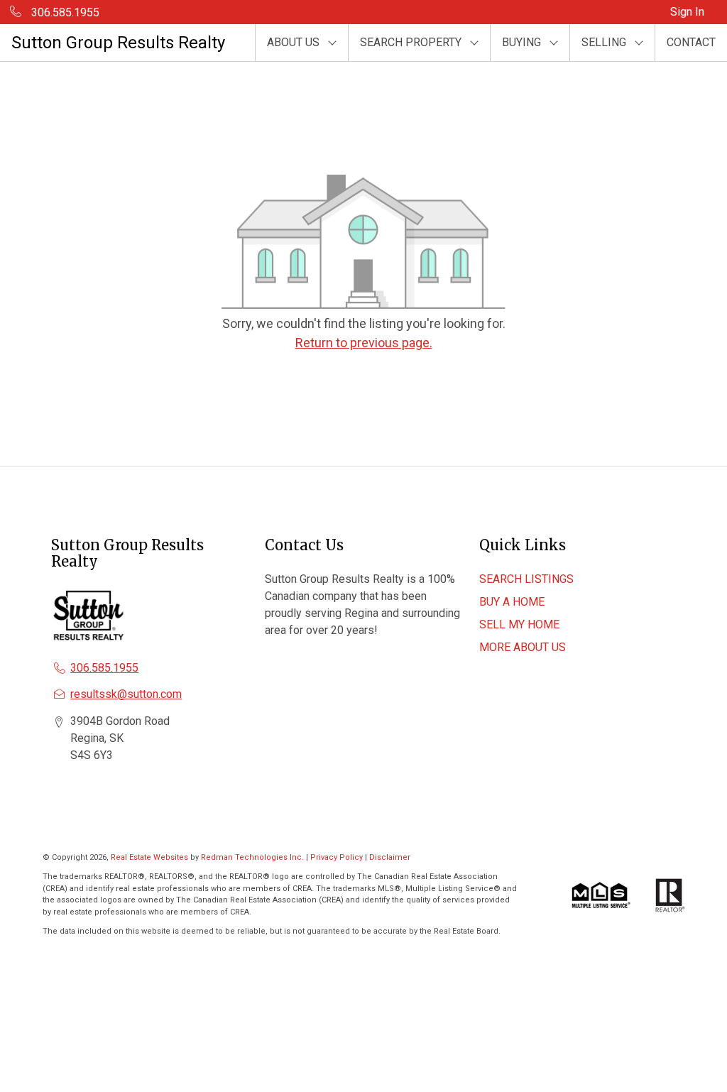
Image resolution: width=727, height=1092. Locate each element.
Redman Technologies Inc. (253, 857)
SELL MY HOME (519, 624)
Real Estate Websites (150, 857)
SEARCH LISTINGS (526, 579)
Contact (691, 42)
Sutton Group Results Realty (118, 43)
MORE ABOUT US (522, 647)
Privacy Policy (336, 857)
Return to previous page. (363, 342)
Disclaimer (389, 857)
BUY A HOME (512, 601)
